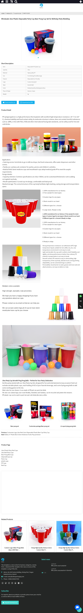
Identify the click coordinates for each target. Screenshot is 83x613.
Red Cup (3, 465)
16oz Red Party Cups (7, 452)
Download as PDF (27, 102)
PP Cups (3, 463)
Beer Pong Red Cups (7, 455)
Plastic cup (17, 13)
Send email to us (10, 102)
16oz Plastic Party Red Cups (9, 450)
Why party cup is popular (58, 565)
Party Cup (4, 459)
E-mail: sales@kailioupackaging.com (14, 576)
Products (9, 13)
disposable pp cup (6, 457)
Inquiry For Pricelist (11, 602)
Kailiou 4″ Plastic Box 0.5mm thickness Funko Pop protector (23, 435)
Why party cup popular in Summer (61, 570)
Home (2, 13)
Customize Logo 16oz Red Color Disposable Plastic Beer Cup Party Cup (28, 432)
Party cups (26, 13)
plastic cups (4, 461)
